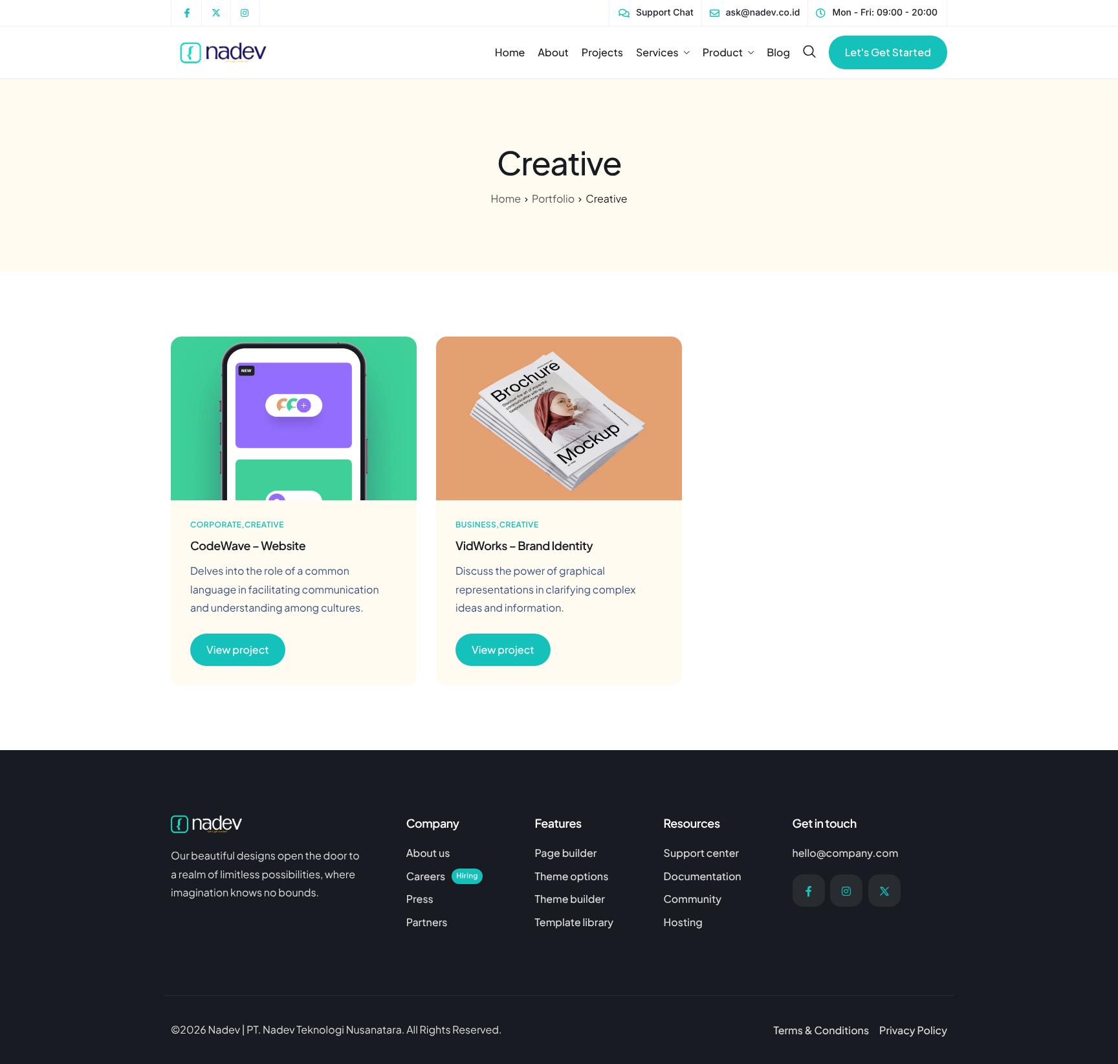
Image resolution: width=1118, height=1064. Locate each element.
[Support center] (718, 856)
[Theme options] (589, 879)
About (553, 52)
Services (657, 52)
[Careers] (461, 879)
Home (510, 52)
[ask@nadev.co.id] (755, 13)
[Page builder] (589, 856)
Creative (264, 524)
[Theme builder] (589, 902)
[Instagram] (846, 890)
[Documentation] (718, 879)
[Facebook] (809, 890)
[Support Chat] (656, 13)
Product (723, 52)
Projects (602, 52)
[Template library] (589, 925)
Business (475, 524)
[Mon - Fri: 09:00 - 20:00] (876, 13)
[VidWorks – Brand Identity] (559, 417)
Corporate (215, 524)
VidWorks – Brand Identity (524, 545)
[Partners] (461, 925)
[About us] (461, 856)
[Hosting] (718, 925)
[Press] (461, 902)
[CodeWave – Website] (294, 417)
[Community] (718, 902)
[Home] (225, 51)
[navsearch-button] (809, 52)
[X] (884, 890)
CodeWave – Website (247, 545)
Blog (778, 52)
